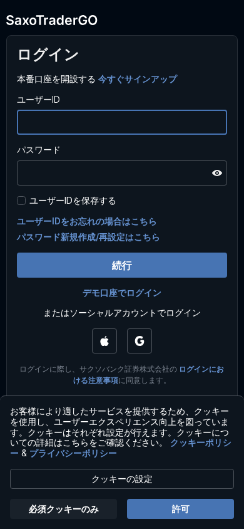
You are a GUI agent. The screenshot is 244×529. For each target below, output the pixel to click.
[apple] (104, 341)
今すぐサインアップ (137, 78)
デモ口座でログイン (122, 292)
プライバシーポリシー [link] (73, 453)
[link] (137, 78)
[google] (139, 341)
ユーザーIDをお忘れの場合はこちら (87, 221)
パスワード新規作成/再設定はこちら (88, 236)
